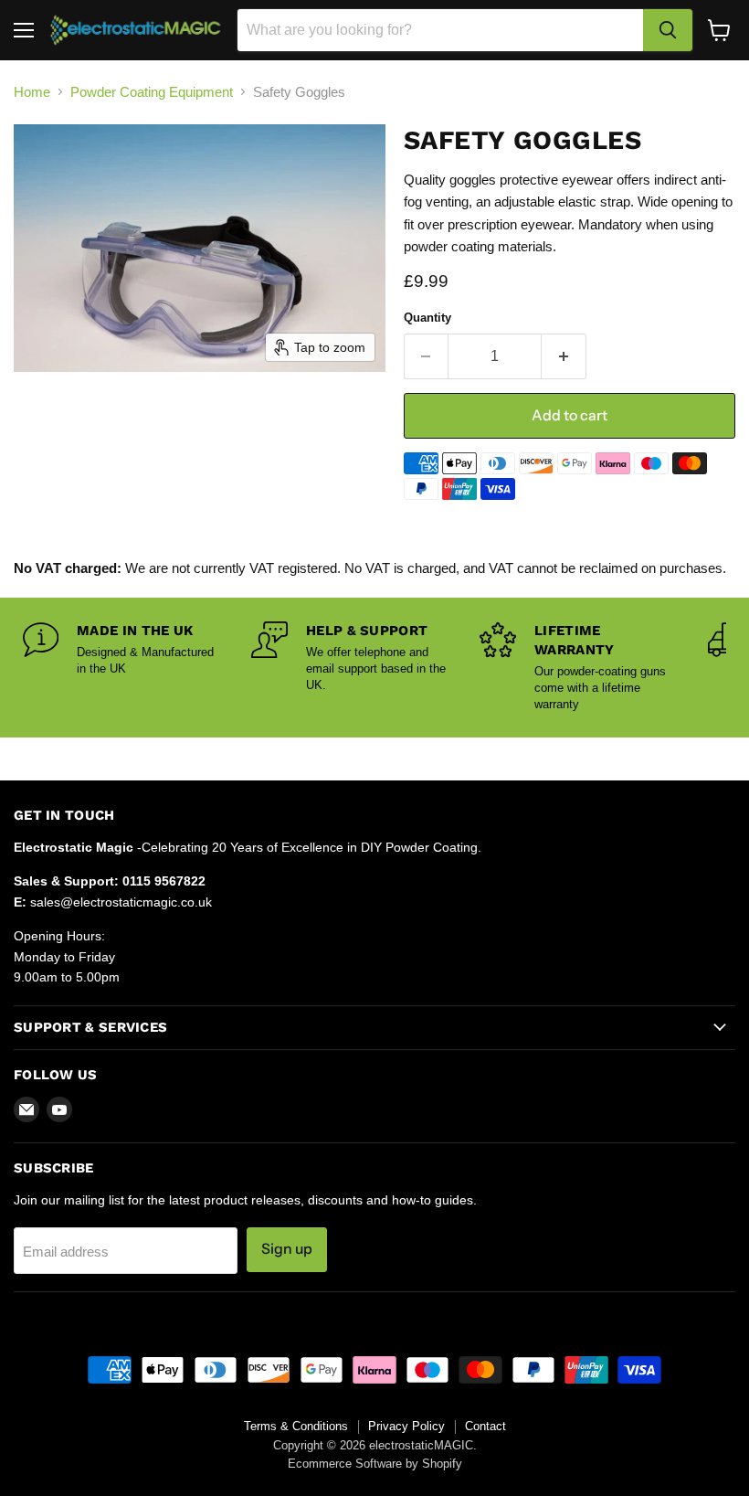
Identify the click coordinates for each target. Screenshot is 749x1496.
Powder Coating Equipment (151, 92)
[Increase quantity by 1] (564, 356)
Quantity (427, 317)
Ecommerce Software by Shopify (375, 1463)
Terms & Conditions (296, 1426)
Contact (485, 1426)
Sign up (286, 1248)
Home (32, 92)
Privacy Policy (406, 1426)
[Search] (667, 30)
